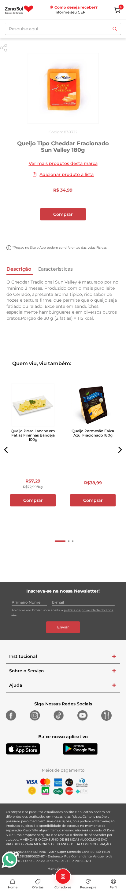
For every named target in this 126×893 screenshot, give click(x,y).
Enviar (63, 627)
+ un (63, 230)
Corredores (62, 887)
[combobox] (63, 29)
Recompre (88, 887)
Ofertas (37, 887)
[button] (6, 450)
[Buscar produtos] (115, 29)
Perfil (113, 887)
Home (12, 887)
